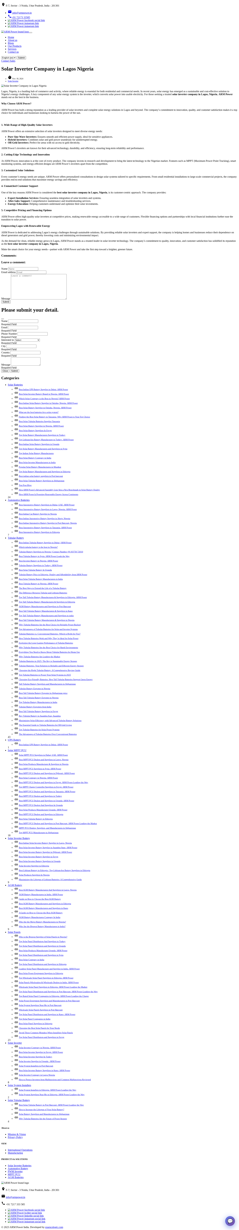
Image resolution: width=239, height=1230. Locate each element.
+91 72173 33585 (19, 17)
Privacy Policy (15, 1137)
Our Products (14, 46)
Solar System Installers (19, 1085)
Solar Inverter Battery (19, 838)
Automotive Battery (18, 1168)
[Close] (2, 318)
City (3, 346)
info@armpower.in (20, 12)
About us (12, 40)
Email (4, 327)
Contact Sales (8, 60)
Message (5, 298)
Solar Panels (14, 932)
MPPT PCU (14, 1174)
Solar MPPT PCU (17, 750)
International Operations (20, 1150)
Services (12, 49)
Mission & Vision (17, 1134)
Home (11, 37)
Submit (6, 302)
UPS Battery (14, 739)
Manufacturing (15, 1152)
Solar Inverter (13, 81)
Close (5, 371)
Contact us (13, 52)
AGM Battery (15, 885)
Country (5, 352)
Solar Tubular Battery (19, 1100)
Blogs (11, 43)
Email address (8, 272)
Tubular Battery (16, 537)
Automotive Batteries (19, 500)
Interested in (7, 340)
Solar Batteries (15, 384)
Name (4, 268)
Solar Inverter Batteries (19, 1165)
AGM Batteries (16, 1177)
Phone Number (9, 333)
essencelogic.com (54, 1227)
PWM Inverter (15, 1171)
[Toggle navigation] (31, 32)
